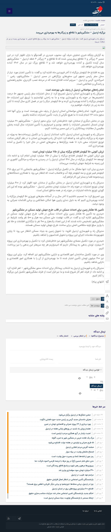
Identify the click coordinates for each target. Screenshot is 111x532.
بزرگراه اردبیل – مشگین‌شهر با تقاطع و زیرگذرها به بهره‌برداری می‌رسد (70, 33)
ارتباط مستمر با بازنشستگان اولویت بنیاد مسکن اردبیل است (68, 498)
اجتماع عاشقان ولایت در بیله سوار (80, 451)
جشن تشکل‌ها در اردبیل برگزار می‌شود (75, 414)
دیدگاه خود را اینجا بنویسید (90, 346)
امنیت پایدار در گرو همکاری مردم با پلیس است (70, 433)
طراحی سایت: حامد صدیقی (55, 527)
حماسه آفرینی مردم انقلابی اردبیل (80, 447)
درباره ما (85, 511)
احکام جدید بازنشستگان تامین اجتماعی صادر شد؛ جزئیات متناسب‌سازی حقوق (61, 493)
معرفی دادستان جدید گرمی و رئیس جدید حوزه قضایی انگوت (65, 419)
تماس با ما (98, 511)
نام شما (98, 359)
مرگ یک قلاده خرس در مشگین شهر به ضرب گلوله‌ (73, 438)
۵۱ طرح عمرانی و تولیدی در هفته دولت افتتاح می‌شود (71, 442)
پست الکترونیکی (46, 359)
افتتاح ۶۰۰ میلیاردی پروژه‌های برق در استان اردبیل (72, 488)
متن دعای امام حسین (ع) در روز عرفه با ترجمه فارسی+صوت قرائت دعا (64, 461)
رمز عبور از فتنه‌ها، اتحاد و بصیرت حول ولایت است (72, 456)
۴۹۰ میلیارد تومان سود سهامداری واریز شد (76, 470)
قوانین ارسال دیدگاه (91, 369)
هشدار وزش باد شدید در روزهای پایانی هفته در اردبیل (68, 428)
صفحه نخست (100, 20)
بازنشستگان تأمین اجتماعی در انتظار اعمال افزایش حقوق (70, 479)
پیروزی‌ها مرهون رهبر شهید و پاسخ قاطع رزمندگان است (70, 465)
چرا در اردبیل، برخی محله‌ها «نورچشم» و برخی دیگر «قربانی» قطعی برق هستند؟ (60, 484)
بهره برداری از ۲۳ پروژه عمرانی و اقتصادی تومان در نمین (67, 424)
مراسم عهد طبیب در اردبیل (82, 474)
